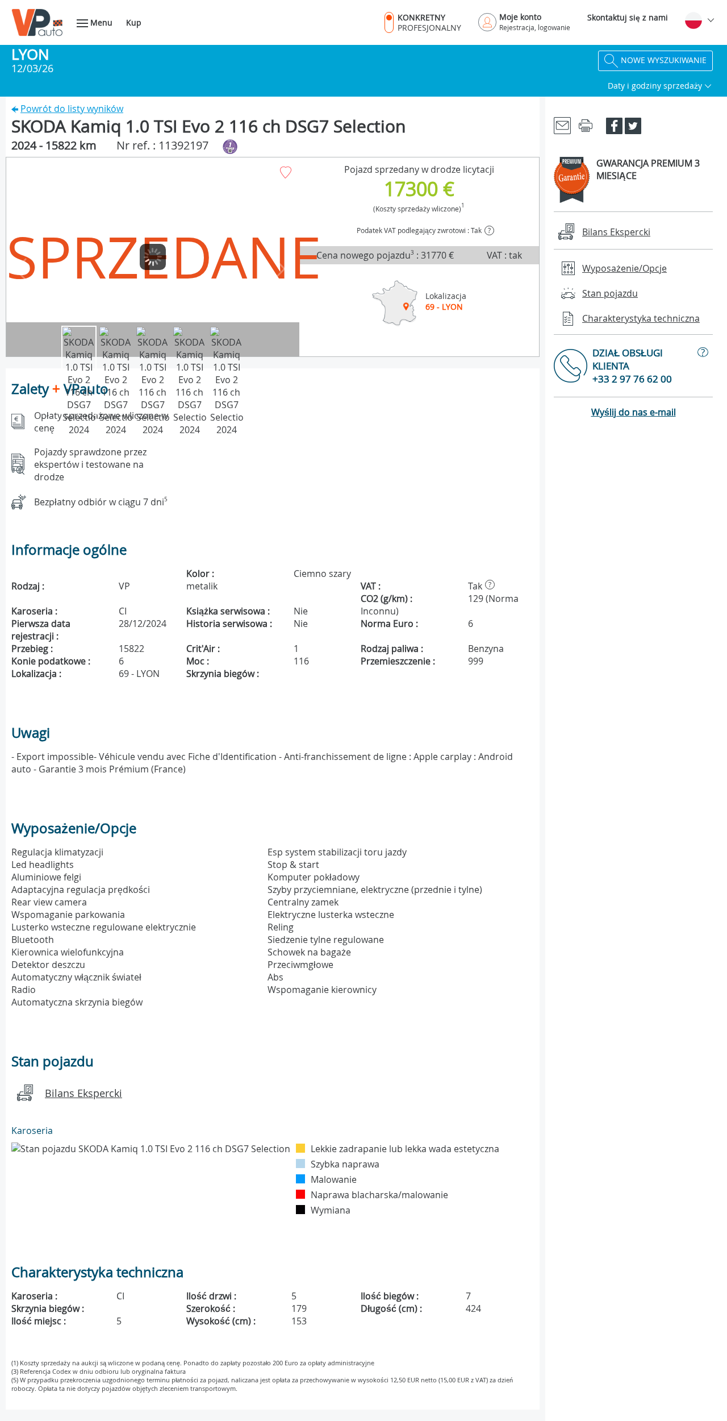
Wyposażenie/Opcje (624, 268)
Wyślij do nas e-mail (633, 412)
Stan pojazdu (610, 293)
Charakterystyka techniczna (641, 318)
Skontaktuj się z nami (627, 17)
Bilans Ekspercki (83, 1093)
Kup (133, 22)
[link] (562, 124)
